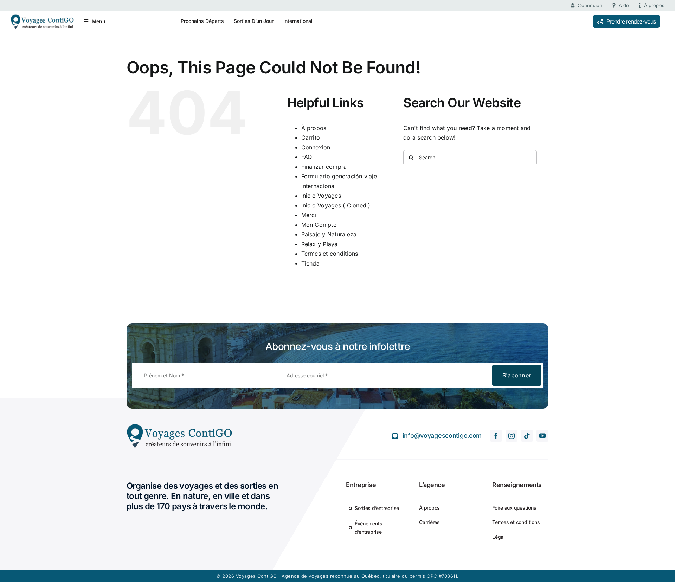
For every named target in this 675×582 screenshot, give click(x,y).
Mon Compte (318, 224)
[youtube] (542, 436)
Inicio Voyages (321, 195)
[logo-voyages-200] (42, 16)
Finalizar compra (324, 166)
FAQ (306, 156)
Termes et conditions (329, 253)
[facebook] (496, 436)
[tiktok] (527, 436)
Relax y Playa (319, 244)
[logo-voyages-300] (179, 426)
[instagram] (512, 436)
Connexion (315, 147)
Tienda (310, 263)
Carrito (310, 137)
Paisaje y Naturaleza (329, 234)
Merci (308, 214)
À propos (314, 128)
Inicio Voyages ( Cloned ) (336, 205)
